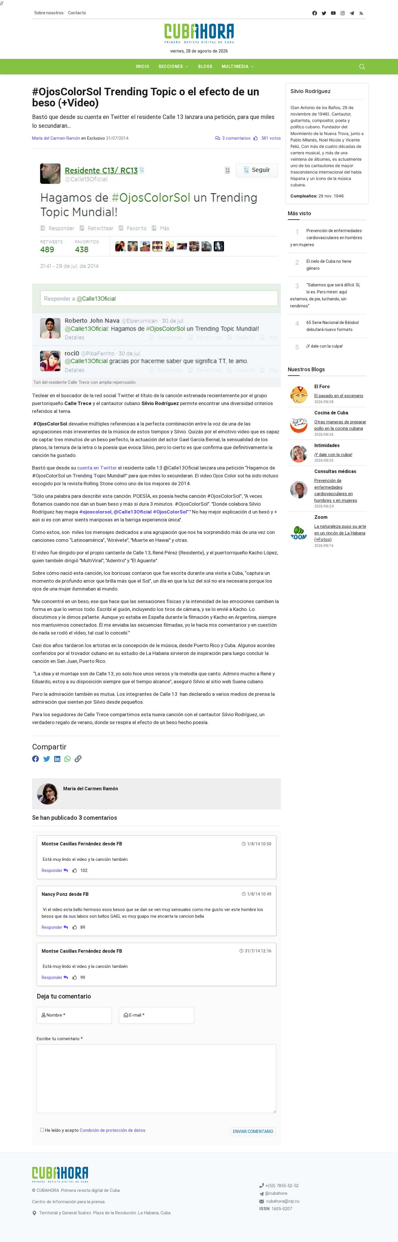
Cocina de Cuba (331, 413)
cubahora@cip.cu (283, 1201)
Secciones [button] (171, 66)
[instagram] (342, 13)
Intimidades (327, 445)
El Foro (322, 386)
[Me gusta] (75, 870)
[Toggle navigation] (362, 67)
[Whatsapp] (68, 759)
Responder (53, 870)
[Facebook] (36, 759)
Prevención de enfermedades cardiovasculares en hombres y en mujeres (326, 237)
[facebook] (314, 13)
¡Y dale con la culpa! (325, 346)
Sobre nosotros (49, 12)
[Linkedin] (58, 759)
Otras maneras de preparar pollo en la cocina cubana (340, 425)
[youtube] (333, 13)
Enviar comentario (253, 1131)
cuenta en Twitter (97, 468)
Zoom (320, 517)
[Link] (78, 759)
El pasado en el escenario (338, 395)
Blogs (205, 66)
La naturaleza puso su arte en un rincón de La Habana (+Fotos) (340, 533)
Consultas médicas (335, 471)
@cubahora (275, 1193)
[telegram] (352, 13)
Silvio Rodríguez (310, 91)
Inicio (142, 66)
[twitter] (324, 13)
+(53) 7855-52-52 (281, 1185)
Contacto (77, 12)
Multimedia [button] (235, 66)
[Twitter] (47, 759)
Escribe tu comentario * (60, 1038)
